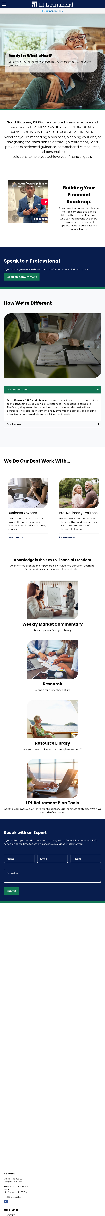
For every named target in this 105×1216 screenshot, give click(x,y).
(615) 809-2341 (17, 1179)
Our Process (14, 424)
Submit (11, 891)
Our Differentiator (17, 389)
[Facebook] (6, 1201)
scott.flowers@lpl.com (14, 1197)
